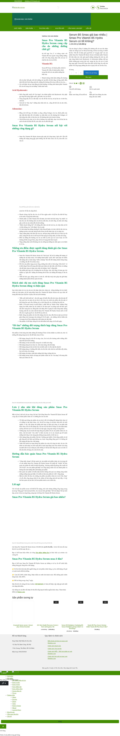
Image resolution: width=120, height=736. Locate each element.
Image (14, 701)
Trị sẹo (14, 693)
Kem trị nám (95, 16)
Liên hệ (88, 28)
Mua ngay (88, 77)
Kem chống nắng (97, 22)
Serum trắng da (97, 24)
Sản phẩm (29, 28)
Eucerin (14, 699)
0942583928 (18, 1)
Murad (14, 708)
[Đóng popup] (3, 726)
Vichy (14, 703)
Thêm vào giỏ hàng (91, 73)
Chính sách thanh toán (54, 646)
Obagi (14, 697)
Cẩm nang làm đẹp (75, 28)
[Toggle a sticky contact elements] (4, 683)
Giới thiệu (18, 28)
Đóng (60, 721)
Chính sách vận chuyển (55, 648)
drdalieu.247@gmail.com (32, 1)
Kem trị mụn (95, 18)
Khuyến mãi (59, 28)
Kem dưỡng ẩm (96, 20)
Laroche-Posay (16, 710)
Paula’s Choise (16, 706)
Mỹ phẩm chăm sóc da (99, 14)
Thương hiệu (44, 28)
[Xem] (75, 83)
